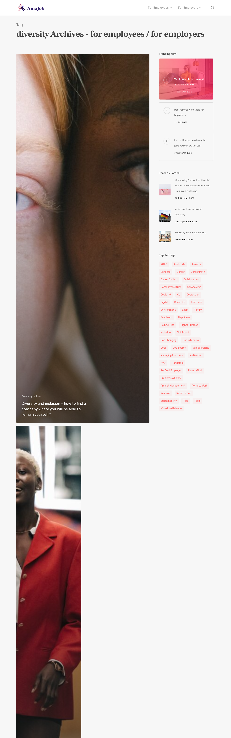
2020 (164, 264)
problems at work (171, 378)
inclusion (166, 332)
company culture (171, 287)
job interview (191, 340)
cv (178, 294)
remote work (199, 385)
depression (193, 294)
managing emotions (172, 355)
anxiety (196, 264)
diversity (179, 302)
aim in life (179, 264)
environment (168, 309)
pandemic (178, 362)
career (181, 271)
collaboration (191, 279)
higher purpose (189, 325)
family (198, 309)
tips (185, 400)
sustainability (169, 400)
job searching (200, 347)
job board (183, 332)
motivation (196, 355)
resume (165, 393)
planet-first (195, 370)
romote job (183, 393)
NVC (163, 362)
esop (185, 309)
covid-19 (166, 294)
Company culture (31, 396)
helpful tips (167, 325)
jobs (163, 347)
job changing (168, 340)
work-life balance (171, 408)
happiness (184, 317)
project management (173, 385)
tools (197, 400)
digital (164, 302)
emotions (196, 302)
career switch (169, 279)
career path (198, 271)
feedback (166, 317)
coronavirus (194, 287)
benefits (166, 271)
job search (179, 347)
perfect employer (171, 370)
